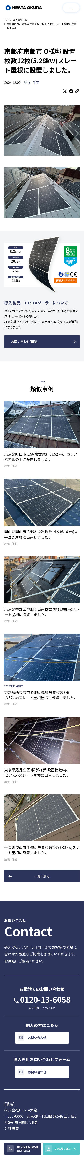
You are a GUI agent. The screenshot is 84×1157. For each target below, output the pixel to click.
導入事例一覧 (20, 19)
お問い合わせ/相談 (24, 341)
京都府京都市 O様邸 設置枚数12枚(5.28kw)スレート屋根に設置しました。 (41, 25)
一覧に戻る (42, 876)
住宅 (36, 82)
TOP (6, 19)
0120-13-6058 (45, 999)
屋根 (27, 82)
